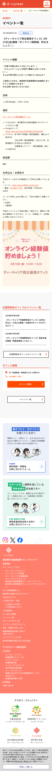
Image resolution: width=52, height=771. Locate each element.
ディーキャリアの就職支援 (16, 576)
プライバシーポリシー (22, 761)
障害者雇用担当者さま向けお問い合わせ (14, 632)
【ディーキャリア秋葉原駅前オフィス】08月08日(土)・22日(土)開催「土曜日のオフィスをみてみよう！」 (25, 323)
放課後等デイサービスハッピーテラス (14, 658)
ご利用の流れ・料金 (11, 600)
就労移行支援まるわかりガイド (16, 593)
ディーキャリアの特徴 (14, 573)
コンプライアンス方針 (12, 637)
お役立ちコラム (9, 597)
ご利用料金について (13, 607)
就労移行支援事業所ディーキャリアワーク (23, 581)
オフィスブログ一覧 (11, 621)
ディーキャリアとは (11, 567)
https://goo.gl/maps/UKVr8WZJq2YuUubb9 (24, 131)
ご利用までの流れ (12, 604)
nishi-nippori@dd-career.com (25, 185)
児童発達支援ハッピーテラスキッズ (14, 663)
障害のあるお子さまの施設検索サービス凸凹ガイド (22, 674)
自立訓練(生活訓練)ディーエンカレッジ (13, 669)
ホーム (5, 10)
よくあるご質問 (9, 614)
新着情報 (6, 563)
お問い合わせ (8, 685)
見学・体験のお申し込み (13, 627)
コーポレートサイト (13, 654)
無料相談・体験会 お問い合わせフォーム (20, 467)
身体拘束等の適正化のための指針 (17, 640)
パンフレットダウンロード (14, 624)
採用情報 (6, 682)
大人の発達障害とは (11, 590)
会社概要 (6, 651)
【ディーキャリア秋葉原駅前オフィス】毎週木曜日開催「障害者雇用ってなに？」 (25, 339)
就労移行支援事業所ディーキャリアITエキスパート (25, 585)
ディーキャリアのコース (15, 578)
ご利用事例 (7, 610)
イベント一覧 (17, 10)
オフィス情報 (25, 384)
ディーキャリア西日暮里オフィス (17, 116)
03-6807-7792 (16, 188)
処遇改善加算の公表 (13, 678)
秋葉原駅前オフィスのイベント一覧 (25, 354)
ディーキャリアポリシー (15, 570)
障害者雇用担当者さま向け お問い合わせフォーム (22, 522)
